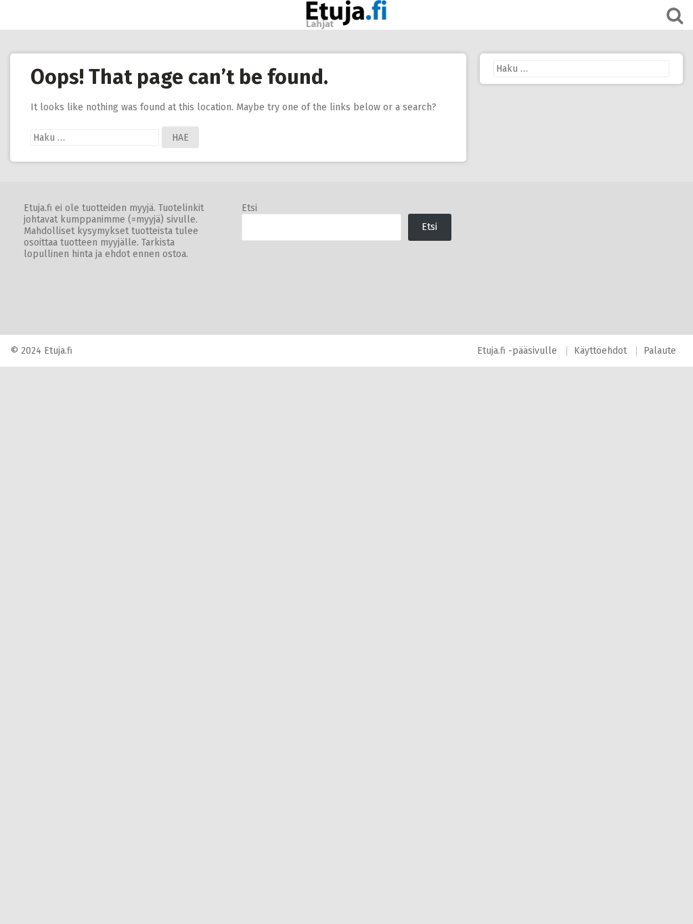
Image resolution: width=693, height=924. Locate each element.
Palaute (660, 350)
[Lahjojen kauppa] (346, 15)
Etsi (249, 208)
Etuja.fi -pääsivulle (517, 350)
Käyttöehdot (600, 350)
